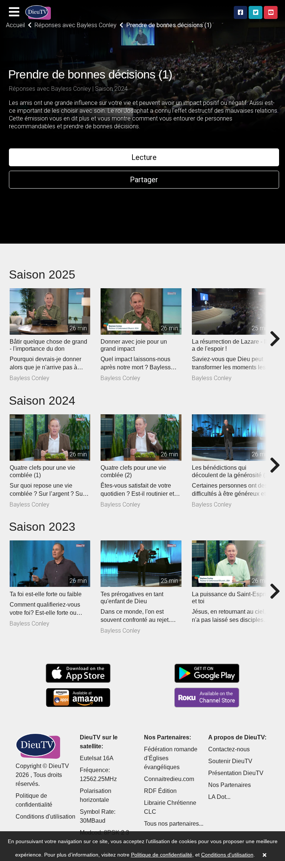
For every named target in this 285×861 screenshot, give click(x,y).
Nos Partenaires (229, 785)
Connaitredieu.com (169, 779)
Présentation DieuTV (235, 773)
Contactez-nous (229, 749)
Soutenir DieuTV (230, 761)
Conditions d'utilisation (45, 816)
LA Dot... (219, 797)
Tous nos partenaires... (173, 823)
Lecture (144, 157)
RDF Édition (160, 791)
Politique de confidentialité (161, 855)
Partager (144, 179)
